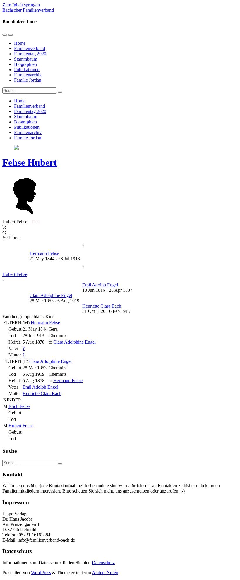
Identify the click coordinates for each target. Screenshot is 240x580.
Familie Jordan (27, 80)
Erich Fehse (19, 406)
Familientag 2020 (30, 53)
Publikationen (27, 69)
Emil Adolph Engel (40, 387)
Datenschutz (103, 562)
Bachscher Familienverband (28, 10)
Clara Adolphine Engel (50, 361)
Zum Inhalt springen (21, 4)
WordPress (41, 572)
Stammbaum (25, 58)
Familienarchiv (28, 74)
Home (19, 43)
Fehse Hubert (29, 162)
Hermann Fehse (45, 322)
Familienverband (29, 48)
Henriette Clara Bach (42, 393)
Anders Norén (105, 572)
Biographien (25, 64)
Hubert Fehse (20, 425)
